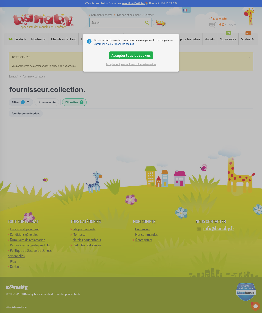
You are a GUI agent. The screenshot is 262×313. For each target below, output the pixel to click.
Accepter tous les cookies (131, 55)
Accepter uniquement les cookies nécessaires (131, 64)
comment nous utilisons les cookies (114, 44)
